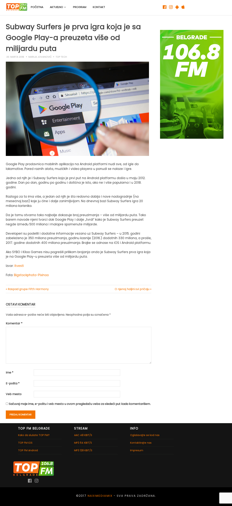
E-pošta (13, 383)
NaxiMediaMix (100, 496)
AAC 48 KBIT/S (83, 435)
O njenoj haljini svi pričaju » (133, 289)
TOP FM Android (28, 450)
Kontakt (99, 7)
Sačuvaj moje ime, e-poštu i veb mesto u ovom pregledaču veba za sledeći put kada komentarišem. (80, 404)
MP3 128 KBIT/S (83, 450)
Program (79, 7)
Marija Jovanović (40, 57)
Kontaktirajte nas (141, 443)
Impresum (136, 450)
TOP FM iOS (25, 443)
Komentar (14, 323)
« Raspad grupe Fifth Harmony (27, 289)
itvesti (18, 266)
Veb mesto (14, 394)
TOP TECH (61, 57)
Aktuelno (56, 7)
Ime (9, 372)
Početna (37, 7)
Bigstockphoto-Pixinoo (31, 275)
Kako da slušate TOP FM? (33, 435)
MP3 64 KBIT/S (83, 443)
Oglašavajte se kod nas (145, 435)
